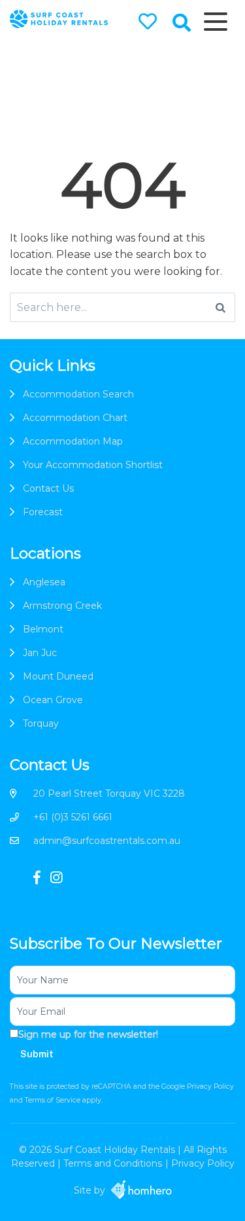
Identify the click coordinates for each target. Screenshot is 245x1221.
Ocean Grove (53, 700)
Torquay (41, 723)
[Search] (220, 307)
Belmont (43, 629)
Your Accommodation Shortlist (93, 465)
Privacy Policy (210, 1086)
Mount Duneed (58, 676)
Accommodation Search (78, 394)
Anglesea (44, 582)
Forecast (43, 512)
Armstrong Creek (62, 605)
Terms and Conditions (112, 1163)
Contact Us (48, 488)
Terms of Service (53, 1100)
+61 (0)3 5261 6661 (72, 817)
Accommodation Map (73, 441)
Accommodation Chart (75, 418)
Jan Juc (40, 653)
